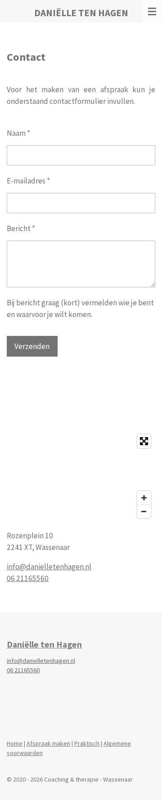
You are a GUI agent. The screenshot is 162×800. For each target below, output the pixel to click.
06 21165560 (28, 578)
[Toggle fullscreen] (144, 441)
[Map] (81, 476)
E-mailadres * (28, 181)
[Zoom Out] (144, 511)
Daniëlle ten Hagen (44, 644)
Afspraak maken (48, 743)
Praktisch (86, 743)
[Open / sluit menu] (152, 11)
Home (14, 743)
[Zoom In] (144, 498)
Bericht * (21, 228)
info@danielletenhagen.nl (49, 567)
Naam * (18, 133)
